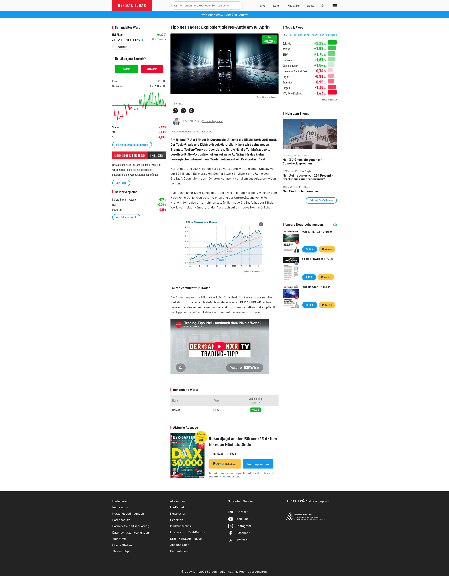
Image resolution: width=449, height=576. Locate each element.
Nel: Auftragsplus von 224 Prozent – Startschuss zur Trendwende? (308, 177)
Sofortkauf (230, 464)
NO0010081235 (134, 39)
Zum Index (121, 182)
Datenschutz (121, 520)
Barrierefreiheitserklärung (130, 526)
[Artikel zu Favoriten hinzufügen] (191, 110)
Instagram (244, 526)
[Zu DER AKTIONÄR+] (293, 5)
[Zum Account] (276, 5)
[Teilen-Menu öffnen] (175, 110)
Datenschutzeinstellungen (130, 532)
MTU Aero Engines (292, 93)
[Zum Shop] (262, 5)
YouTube (243, 519)
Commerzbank (290, 65)
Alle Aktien (177, 501)
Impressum (120, 507)
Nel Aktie (117, 34)
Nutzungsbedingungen (128, 513)
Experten (176, 520)
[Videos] (310, 5)
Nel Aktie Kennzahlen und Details (132, 144)
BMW (285, 54)
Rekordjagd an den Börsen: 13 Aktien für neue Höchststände (243, 441)
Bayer (286, 77)
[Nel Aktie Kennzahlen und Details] (139, 106)
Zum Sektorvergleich (126, 217)
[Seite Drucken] (183, 110)
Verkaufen (152, 68)
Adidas (286, 49)
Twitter (242, 540)
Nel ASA (178, 103)
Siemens (287, 60)
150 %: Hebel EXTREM (317, 232)
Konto (224, 476)
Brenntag (287, 82)
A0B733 (116, 39)
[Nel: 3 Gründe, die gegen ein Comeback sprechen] (310, 134)
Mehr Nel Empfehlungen (321, 200)
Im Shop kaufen (258, 464)
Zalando (287, 43)
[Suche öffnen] (175, 5)
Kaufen (126, 68)
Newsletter (178, 513)
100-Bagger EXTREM (316, 287)
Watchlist (122, 46)
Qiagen (286, 88)
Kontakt (242, 512)
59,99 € (309, 304)
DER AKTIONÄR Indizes (186, 538)
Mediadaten (120, 501)
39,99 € (309, 249)
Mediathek (177, 507)
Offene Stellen (122, 545)
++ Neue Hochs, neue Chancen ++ (225, 14)
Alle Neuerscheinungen (331, 224)
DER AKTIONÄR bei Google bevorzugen (191, 131)
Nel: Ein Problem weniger (300, 191)
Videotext (119, 539)
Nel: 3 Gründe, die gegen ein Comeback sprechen (302, 161)
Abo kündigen (121, 551)
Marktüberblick (180, 526)
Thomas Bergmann (212, 121)
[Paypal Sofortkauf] (327, 249)
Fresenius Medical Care (295, 71)
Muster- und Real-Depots (187, 532)
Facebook (243, 533)
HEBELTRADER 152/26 (317, 259)
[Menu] (334, 5)
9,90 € (309, 277)
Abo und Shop (179, 545)
